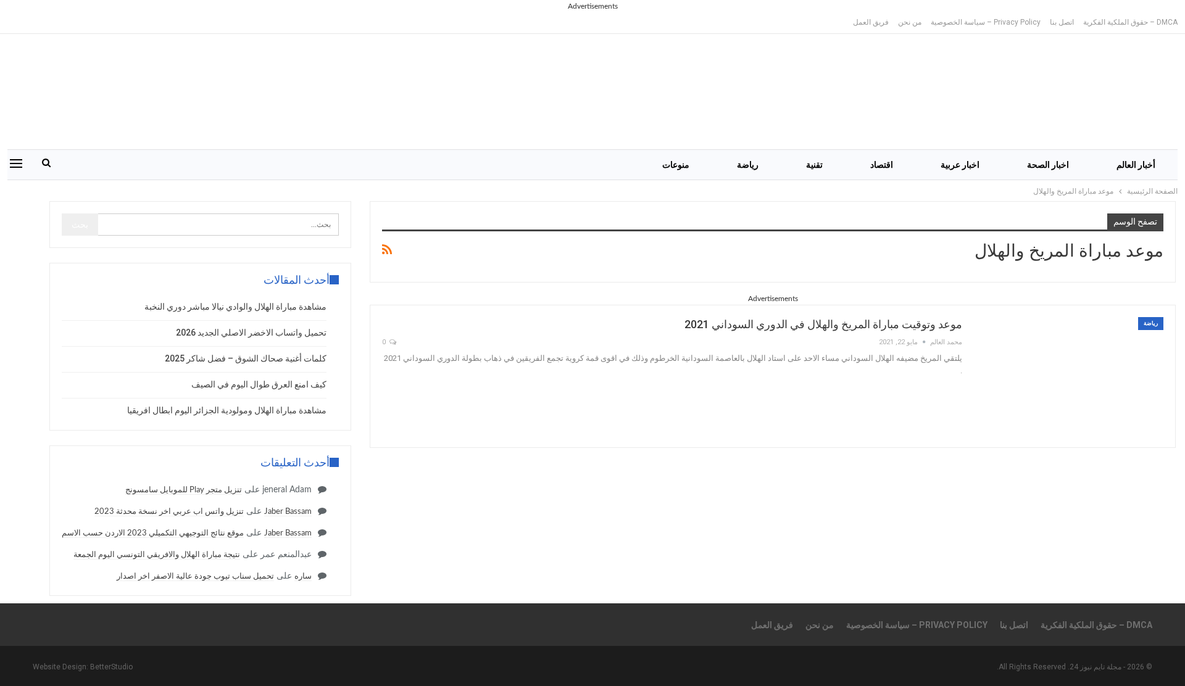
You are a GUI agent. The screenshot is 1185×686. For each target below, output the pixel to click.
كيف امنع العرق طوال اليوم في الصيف (258, 384)
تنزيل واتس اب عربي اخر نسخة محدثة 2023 (169, 512)
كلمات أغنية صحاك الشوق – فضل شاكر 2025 (245, 358)
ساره (303, 576)
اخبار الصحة (1048, 165)
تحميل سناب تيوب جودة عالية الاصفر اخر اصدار (195, 576)
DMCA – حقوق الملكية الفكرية (1130, 22)
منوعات (675, 165)
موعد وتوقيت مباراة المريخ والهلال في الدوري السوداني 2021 (823, 324)
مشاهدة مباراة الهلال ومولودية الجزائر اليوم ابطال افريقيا (226, 410)
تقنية (814, 165)
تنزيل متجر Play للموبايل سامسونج (183, 490)
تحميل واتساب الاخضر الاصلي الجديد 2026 (251, 332)
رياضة (748, 165)
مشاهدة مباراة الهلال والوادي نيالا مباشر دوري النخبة (235, 307)
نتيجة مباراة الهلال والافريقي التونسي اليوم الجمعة (156, 555)
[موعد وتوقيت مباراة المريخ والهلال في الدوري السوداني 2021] (1070, 376)
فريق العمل (871, 22)
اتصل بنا (1062, 22)
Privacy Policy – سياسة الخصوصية (986, 22)
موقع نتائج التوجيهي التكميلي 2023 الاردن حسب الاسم (153, 533)
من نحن (909, 22)
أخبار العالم (1135, 165)
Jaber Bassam (288, 512)
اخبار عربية (960, 165)
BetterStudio (111, 667)
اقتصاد (881, 165)
